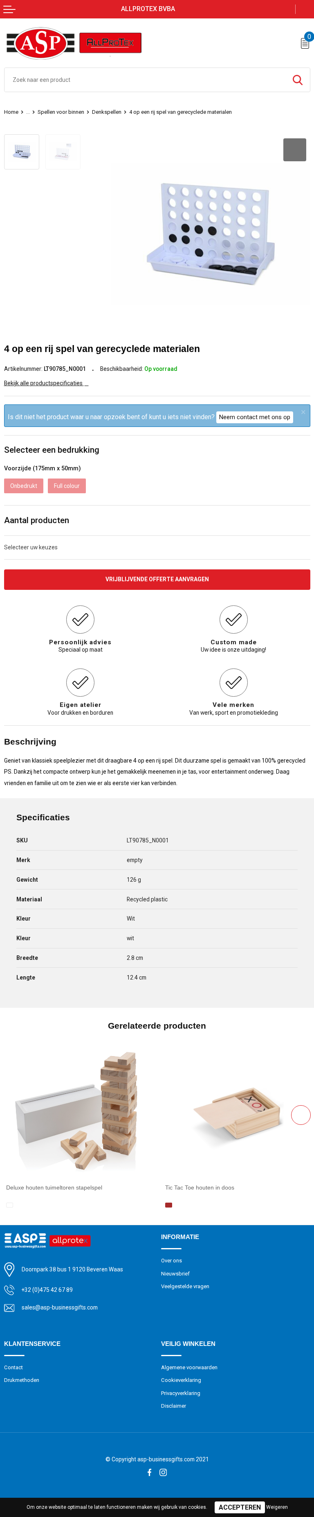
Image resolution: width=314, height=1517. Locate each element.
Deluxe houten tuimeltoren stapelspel (54, 1187)
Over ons (171, 1260)
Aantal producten (36, 520)
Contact (13, 1367)
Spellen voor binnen (61, 112)
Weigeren (277, 1507)
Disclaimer (173, 1406)
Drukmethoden (21, 1380)
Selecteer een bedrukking (51, 450)
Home (11, 112)
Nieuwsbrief (175, 1274)
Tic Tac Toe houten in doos (199, 1187)
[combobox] (144, 80)
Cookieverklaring (181, 1380)
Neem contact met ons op (254, 417)
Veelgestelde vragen (185, 1286)
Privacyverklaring (180, 1393)
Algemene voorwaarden (189, 1367)
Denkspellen (106, 112)
